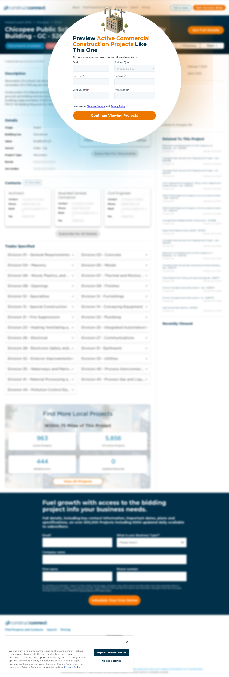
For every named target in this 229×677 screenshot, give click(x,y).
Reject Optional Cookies (111, 652)
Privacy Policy (72, 667)
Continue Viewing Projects (114, 116)
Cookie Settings (111, 661)
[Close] (126, 642)
